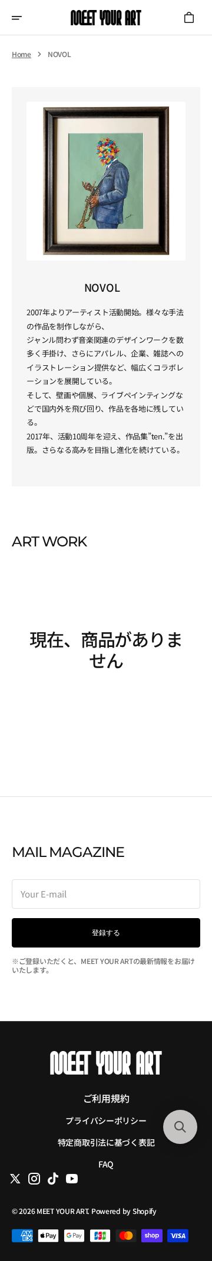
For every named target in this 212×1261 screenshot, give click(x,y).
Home (21, 54)
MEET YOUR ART (62, 1211)
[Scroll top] (179, 1192)
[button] (25, 18)
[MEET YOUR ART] (106, 17)
